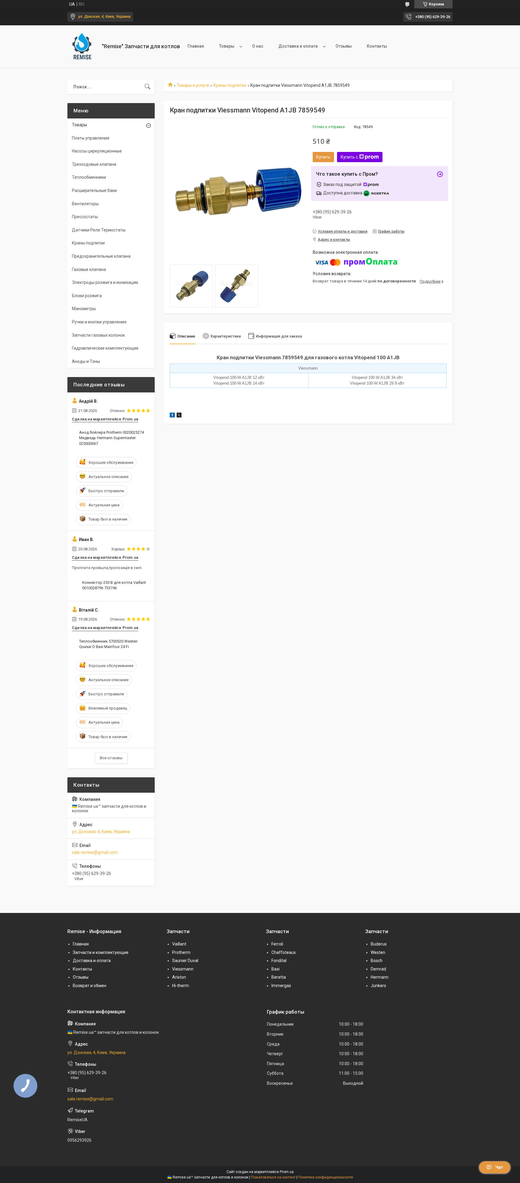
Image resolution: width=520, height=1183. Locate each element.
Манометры (84, 308)
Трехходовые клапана (94, 164)
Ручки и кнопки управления (99, 321)
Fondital (278, 960)
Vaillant (179, 944)
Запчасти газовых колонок (98, 335)
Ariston (179, 977)
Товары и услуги (193, 85)
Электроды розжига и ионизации (105, 282)
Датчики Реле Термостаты (98, 230)
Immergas (281, 985)
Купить (323, 157)
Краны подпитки (229, 85)
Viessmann (182, 969)
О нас (257, 46)
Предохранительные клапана (101, 256)
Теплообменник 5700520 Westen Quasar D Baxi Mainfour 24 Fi (108, 644)
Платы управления (90, 138)
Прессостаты (85, 216)
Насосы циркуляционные (97, 151)
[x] (179, 416)
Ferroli (277, 944)
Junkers (378, 985)
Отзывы (344, 46)
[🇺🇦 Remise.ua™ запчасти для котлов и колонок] (82, 46)
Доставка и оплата (298, 46)
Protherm (181, 952)
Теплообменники (89, 177)
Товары (226, 46)
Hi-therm (180, 985)
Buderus (379, 944)
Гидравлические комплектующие (105, 348)
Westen (378, 952)
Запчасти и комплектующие (100, 952)
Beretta (278, 977)
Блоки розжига (87, 295)
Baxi (275, 969)
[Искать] (147, 87)
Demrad (378, 969)
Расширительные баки (94, 190)
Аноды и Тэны (86, 361)
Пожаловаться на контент (273, 1177)
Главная (195, 46)
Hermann (379, 977)
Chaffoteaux (283, 952)
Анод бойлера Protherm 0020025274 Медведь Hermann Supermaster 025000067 (111, 437)
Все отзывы (111, 758)
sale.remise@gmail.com (95, 852)
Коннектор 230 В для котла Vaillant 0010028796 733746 (114, 585)
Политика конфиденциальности (325, 1177)
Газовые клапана (89, 269)
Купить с (349, 157)
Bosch (376, 960)
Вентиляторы (85, 203)
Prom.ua (287, 1172)
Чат (499, 1167)
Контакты (377, 46)
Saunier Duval (185, 960)
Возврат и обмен (89, 985)
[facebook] (172, 416)
